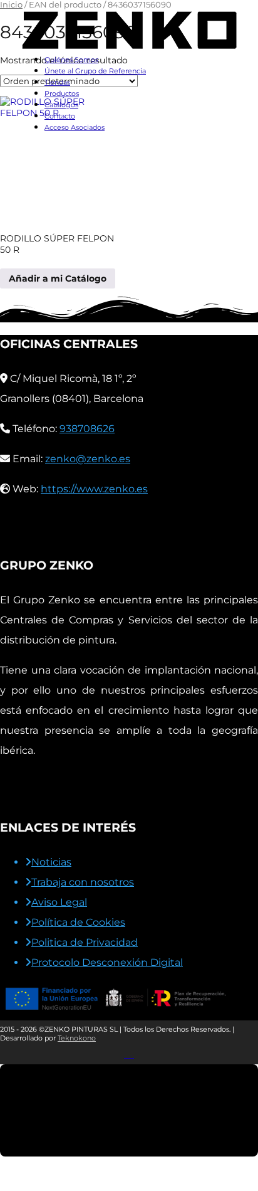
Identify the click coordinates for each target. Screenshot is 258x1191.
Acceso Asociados (74, 127)
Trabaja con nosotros (82, 882)
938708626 (87, 429)
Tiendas (57, 82)
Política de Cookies (78, 922)
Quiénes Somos (71, 59)
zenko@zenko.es (87, 459)
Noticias (51, 862)
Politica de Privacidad (84, 942)
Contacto (59, 116)
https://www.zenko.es (94, 489)
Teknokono (77, 1038)
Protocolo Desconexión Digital (107, 962)
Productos (61, 93)
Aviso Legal (59, 902)
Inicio (11, 4)
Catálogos (61, 104)
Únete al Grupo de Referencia (95, 70)
